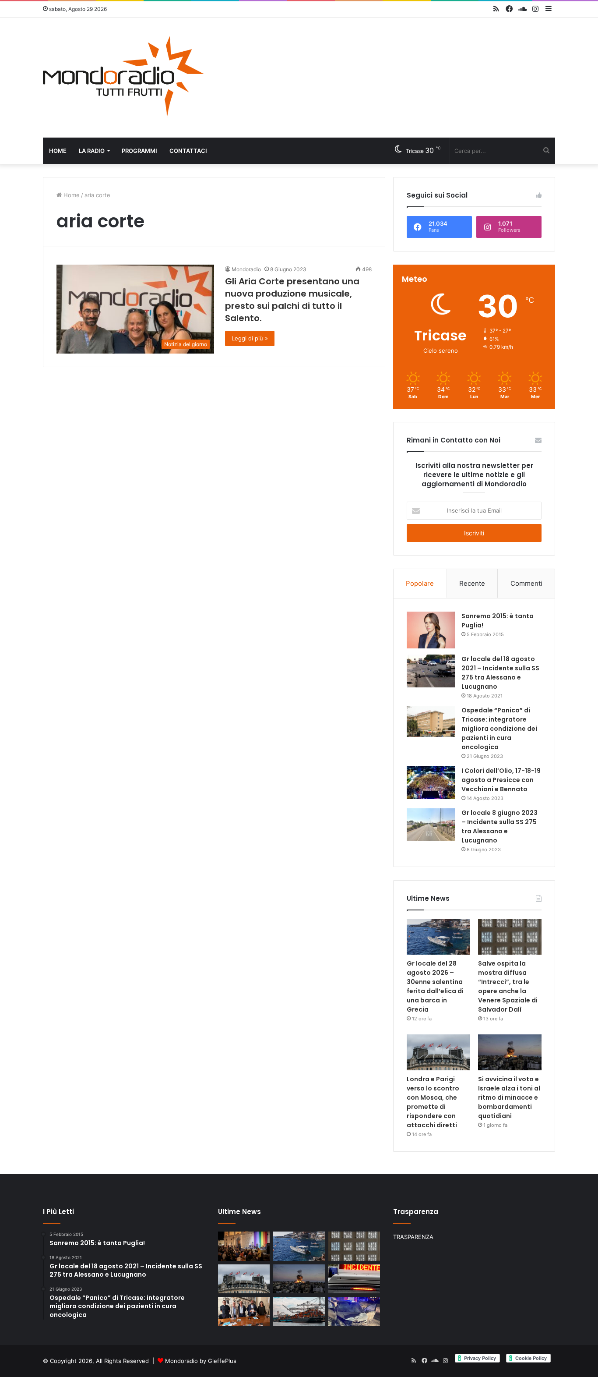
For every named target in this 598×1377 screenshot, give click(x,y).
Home (58, 150)
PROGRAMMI (139, 150)
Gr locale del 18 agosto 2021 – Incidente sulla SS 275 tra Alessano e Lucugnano (500, 673)
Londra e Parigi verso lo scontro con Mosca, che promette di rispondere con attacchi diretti (433, 1102)
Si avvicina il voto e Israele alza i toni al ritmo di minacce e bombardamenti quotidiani (509, 1097)
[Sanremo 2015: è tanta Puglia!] (431, 630)
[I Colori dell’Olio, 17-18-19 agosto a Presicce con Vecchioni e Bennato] (431, 782)
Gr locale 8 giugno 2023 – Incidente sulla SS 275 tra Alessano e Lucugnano (499, 826)
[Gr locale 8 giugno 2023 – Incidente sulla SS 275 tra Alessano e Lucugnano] (431, 824)
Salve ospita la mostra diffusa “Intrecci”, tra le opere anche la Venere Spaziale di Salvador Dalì (508, 986)
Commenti (526, 583)
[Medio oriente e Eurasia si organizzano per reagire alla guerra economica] (299, 1311)
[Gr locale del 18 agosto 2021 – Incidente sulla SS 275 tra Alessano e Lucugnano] (431, 671)
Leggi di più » (250, 338)
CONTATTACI (188, 150)
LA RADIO (92, 150)
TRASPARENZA (413, 1236)
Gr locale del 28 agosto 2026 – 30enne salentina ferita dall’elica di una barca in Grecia (435, 986)
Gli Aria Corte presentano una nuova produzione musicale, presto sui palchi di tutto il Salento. (292, 299)
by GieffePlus (218, 1360)
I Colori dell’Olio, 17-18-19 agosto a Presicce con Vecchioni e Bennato (501, 779)
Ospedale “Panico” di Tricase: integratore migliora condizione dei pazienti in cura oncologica (499, 728)
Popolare (420, 583)
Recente (472, 583)
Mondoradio (246, 269)
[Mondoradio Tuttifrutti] (124, 77)
